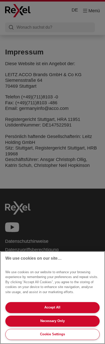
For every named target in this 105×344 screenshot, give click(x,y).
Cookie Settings (52, 334)
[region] (52, 297)
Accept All (52, 307)
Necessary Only (52, 321)
